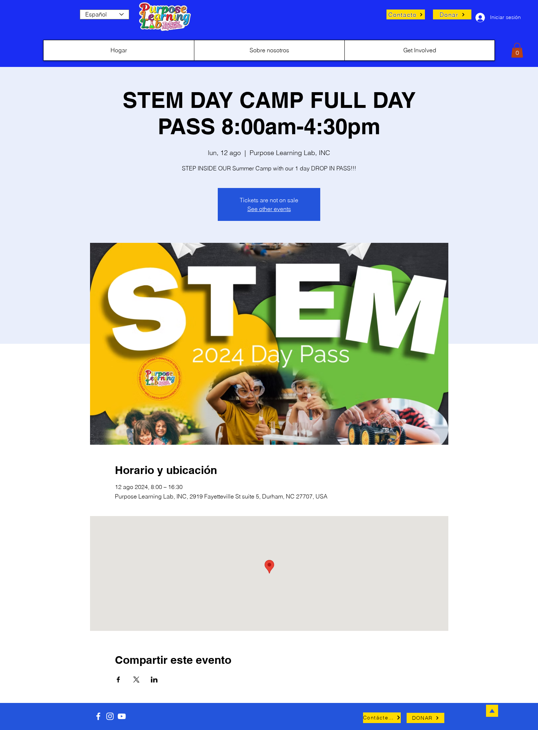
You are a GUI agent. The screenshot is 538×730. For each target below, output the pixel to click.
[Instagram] (110, 716)
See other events (269, 208)
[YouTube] (122, 716)
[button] (517, 50)
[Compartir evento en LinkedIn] (154, 679)
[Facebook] (98, 716)
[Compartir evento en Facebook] (118, 679)
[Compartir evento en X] (136, 679)
